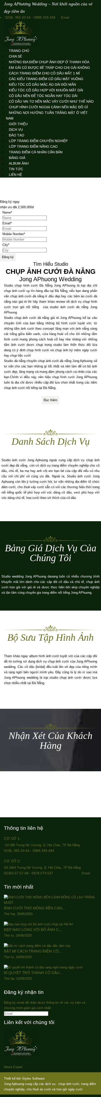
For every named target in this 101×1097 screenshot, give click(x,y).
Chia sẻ (15, 56)
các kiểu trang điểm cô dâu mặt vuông (46, 79)
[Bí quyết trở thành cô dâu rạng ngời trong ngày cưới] (43, 967)
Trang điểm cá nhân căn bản (36, 152)
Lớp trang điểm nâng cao (33, 146)
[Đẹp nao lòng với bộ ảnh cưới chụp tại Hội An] (38, 924)
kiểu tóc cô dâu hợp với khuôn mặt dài (46, 90)
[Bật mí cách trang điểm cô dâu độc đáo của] (37, 946)
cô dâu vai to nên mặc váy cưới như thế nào (51, 101)
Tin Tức (16, 169)
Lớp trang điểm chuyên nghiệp (38, 141)
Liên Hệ (15, 175)
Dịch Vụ (16, 130)
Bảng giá (17, 158)
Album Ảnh (19, 163)
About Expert (13, 1067)
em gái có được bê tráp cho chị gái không (49, 68)
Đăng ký (8, 257)
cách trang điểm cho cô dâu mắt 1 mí (44, 73)
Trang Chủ (19, 51)
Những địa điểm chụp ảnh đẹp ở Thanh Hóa (49, 62)
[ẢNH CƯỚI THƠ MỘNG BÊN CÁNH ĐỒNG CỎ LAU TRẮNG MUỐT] (50, 902)
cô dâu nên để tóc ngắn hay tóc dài (43, 96)
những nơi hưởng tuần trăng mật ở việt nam (47, 115)
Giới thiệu (18, 124)
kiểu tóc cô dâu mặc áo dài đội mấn (42, 84)
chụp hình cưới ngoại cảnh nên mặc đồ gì (48, 107)
